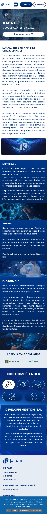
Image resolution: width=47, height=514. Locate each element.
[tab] (8, 384)
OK (8, 510)
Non (14, 510)
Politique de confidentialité (30, 510)
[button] (16, 4)
